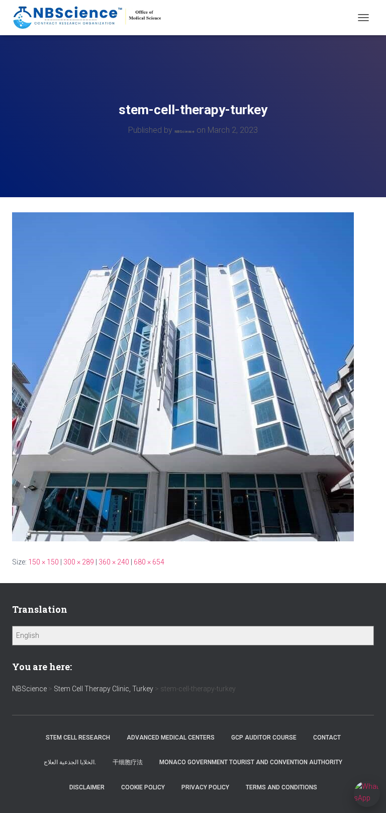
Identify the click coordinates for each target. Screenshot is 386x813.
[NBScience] (91, 17)
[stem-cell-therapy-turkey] (183, 376)
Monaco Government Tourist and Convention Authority (250, 762)
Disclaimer (87, 787)
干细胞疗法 (128, 762)
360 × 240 (114, 562)
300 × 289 (78, 562)
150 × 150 (43, 562)
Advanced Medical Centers (171, 737)
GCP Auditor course (264, 737)
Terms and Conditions (281, 787)
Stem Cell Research (78, 737)
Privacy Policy (205, 787)
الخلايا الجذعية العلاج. (70, 762)
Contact (327, 737)
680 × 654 (149, 562)
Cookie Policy (143, 787)
